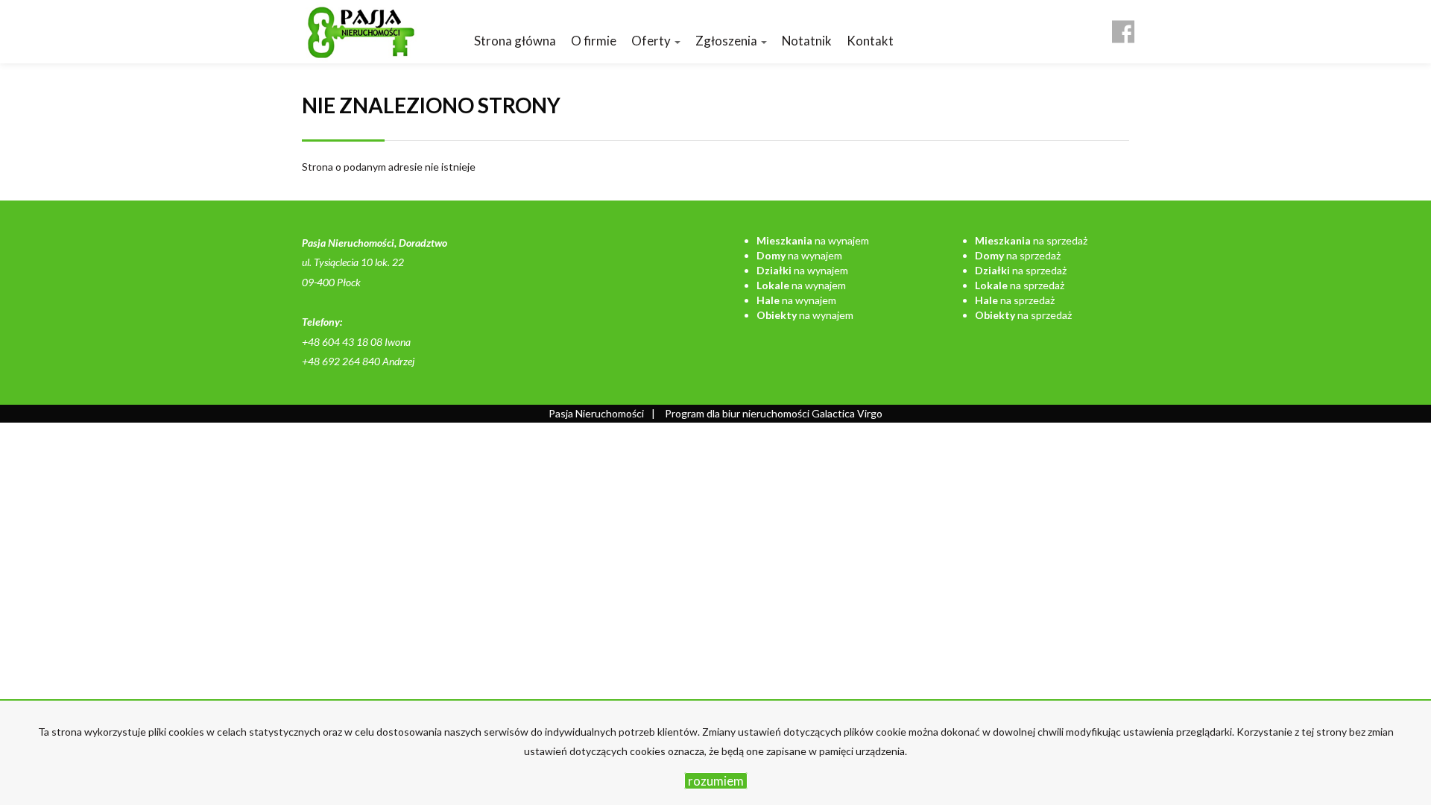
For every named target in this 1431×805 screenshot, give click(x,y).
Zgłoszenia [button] (727, 40)
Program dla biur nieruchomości (738, 413)
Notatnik (807, 40)
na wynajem (812, 240)
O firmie (593, 40)
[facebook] (1123, 26)
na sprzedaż (1031, 240)
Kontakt (870, 40)
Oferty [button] (652, 40)
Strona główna (515, 40)
